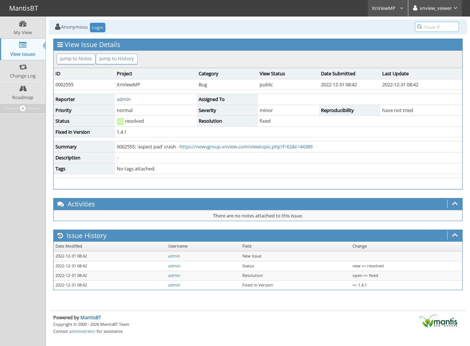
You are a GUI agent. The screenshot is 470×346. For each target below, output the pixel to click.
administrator (82, 331)
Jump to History (117, 58)
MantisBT (90, 317)
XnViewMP (384, 8)
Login (97, 27)
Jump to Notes (76, 58)
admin (124, 99)
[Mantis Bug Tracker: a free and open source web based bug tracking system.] (438, 320)
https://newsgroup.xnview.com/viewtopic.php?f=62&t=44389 (246, 146)
